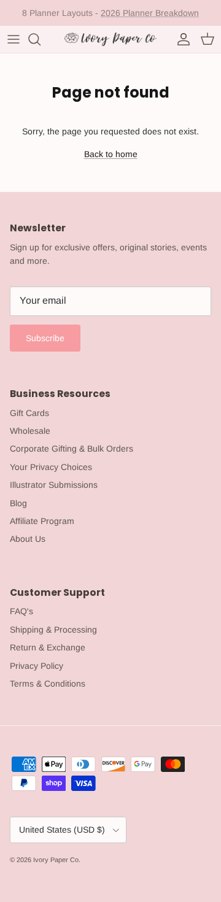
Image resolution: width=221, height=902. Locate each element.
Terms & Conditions (47, 683)
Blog (18, 503)
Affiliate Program (42, 521)
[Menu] (13, 39)
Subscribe (45, 338)
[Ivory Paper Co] (110, 39)
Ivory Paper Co (56, 859)
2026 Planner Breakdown (150, 13)
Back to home (111, 154)
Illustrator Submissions (54, 485)
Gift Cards (29, 413)
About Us (27, 539)
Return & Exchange (47, 647)
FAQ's (21, 611)
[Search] (40, 39)
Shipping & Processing (53, 629)
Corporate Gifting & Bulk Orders (71, 448)
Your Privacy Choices (51, 467)
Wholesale (30, 431)
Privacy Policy (36, 666)
